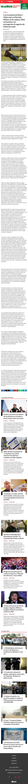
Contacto (14, 755)
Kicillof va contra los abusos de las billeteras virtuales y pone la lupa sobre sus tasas (14, 416)
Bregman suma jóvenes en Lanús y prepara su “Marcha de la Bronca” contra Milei (13, 574)
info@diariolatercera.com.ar (14, 772)
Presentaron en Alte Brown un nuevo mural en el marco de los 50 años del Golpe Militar (13, 745)
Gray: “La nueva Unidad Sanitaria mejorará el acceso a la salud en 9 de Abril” (14, 722)
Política (5, 12)
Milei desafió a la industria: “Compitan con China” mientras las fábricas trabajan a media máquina (13, 454)
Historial (14, 758)
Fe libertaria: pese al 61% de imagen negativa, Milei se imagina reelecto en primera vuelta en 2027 (14, 609)
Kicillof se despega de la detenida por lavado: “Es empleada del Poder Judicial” (14, 536)
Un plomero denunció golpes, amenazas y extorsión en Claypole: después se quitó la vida (14, 675)
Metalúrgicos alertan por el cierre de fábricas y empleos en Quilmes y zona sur (13, 651)
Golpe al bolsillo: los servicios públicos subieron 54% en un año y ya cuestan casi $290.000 (13, 699)
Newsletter (14, 760)
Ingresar (15, 763)
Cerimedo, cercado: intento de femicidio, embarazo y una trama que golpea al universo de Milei (14, 497)
